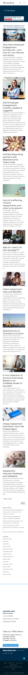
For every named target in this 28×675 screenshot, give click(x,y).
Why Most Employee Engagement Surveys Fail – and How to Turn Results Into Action (13, 49)
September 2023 (8, 556)
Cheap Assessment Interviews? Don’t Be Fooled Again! (13, 426)
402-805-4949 (9, 611)
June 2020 (6, 571)
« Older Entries (7, 499)
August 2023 (6, 559)
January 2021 (6, 566)
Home (5, 663)
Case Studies (13, 665)
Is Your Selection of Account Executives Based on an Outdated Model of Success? (13, 380)
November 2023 (8, 551)
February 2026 (7, 539)
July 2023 (5, 561)
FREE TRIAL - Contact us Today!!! (10, 645)
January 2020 (7, 574)
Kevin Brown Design (18, 673)
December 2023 (8, 549)
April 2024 (6, 544)
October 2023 (7, 554)
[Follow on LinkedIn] (24, 658)
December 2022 (8, 564)
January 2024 (7, 546)
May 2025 (5, 541)
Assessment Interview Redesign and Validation (13, 473)
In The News (19, 663)
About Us (11, 663)
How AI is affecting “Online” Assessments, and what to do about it (13, 527)
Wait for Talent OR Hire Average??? (13, 532)
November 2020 (8, 569)
